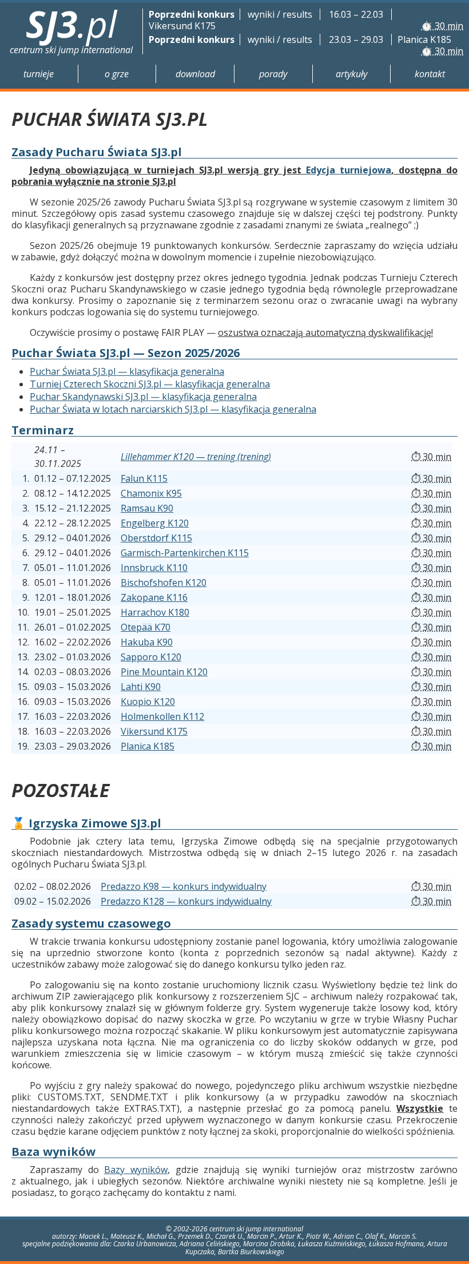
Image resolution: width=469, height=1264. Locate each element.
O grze (117, 74)
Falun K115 (144, 478)
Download (195, 74)
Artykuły (351, 74)
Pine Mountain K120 (164, 671)
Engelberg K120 (155, 523)
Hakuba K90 (147, 642)
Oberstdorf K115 (156, 538)
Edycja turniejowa (348, 170)
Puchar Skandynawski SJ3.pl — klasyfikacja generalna (143, 396)
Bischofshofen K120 (163, 582)
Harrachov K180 (155, 612)
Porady (273, 74)
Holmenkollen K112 (162, 716)
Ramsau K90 (147, 508)
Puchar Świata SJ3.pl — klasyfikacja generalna (127, 371)
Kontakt (430, 74)
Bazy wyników (136, 1169)
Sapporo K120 (151, 657)
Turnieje (38, 74)
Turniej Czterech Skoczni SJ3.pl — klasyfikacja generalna (150, 384)
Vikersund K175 (154, 731)
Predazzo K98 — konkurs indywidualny (184, 886)
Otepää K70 (145, 627)
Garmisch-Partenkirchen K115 (185, 552)
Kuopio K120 (148, 701)
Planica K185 (147, 746)
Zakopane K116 (154, 597)
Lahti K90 (141, 686)
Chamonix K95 (151, 493)
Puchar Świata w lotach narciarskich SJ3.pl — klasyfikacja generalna (173, 409)
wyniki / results (280, 14)
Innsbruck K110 (154, 567)
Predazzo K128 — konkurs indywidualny (186, 901)
